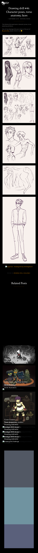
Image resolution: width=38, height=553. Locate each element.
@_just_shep (5, 31)
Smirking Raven (25, 19)
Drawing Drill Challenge (22, 273)
